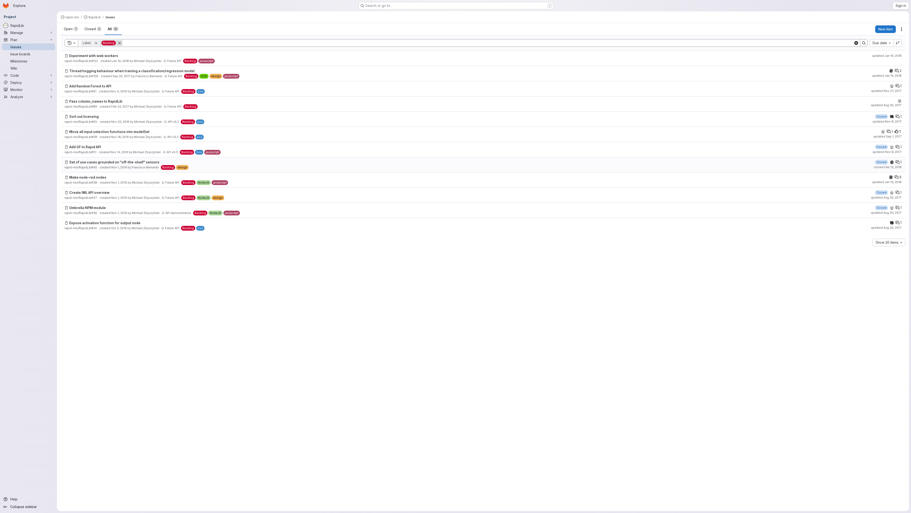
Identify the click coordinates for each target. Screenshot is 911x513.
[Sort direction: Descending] (898, 43)
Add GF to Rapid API (85, 147)
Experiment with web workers (93, 56)
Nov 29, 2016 (120, 122)
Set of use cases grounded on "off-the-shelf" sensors (114, 162)
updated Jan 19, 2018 (887, 55)
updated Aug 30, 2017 (886, 105)
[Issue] (66, 56)
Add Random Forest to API (90, 86)
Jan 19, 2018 (120, 61)
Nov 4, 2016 (119, 91)
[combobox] (881, 43)
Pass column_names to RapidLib (95, 101)
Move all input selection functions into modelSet (109, 132)
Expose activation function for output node (104, 223)
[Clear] (856, 43)
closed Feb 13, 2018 (888, 167)
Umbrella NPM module (87, 208)
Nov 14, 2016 (119, 152)
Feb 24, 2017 (120, 106)
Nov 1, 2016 (119, 167)
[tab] (71, 29)
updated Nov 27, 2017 (886, 91)
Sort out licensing (84, 116)
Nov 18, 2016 (120, 137)
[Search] (864, 43)
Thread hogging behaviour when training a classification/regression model (132, 71)
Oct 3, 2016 (119, 228)
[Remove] (119, 43)
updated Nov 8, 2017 (887, 121)
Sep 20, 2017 (121, 76)
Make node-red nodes (87, 177)
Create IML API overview (89, 192)
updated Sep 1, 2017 (887, 136)
